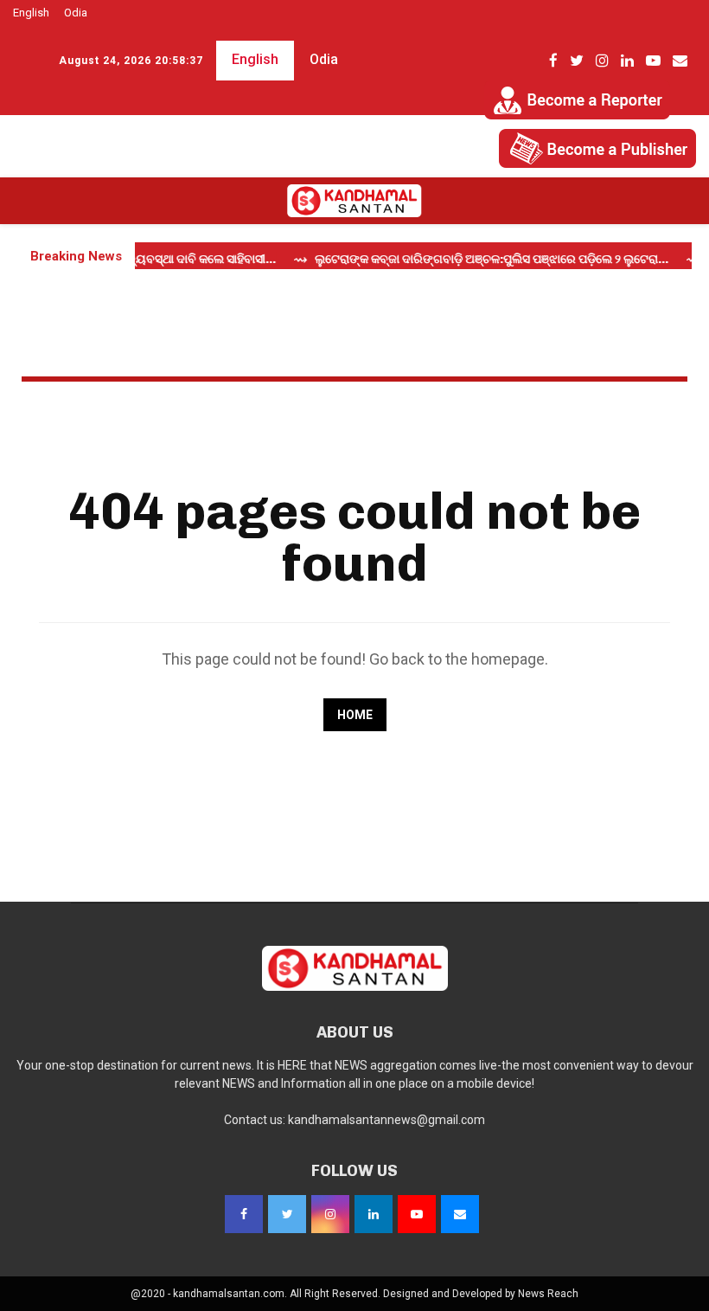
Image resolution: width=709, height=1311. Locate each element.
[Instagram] (330, 1214)
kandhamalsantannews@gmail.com (386, 1120)
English (31, 12)
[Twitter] (287, 1214)
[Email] (460, 1214)
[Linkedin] (373, 1214)
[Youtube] (417, 1214)
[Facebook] (244, 1214)
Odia (75, 12)
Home (355, 715)
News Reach (548, 1294)
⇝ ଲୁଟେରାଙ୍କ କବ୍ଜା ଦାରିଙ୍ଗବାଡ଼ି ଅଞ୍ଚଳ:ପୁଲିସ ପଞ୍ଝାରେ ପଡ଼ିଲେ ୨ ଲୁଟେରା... (470, 259)
